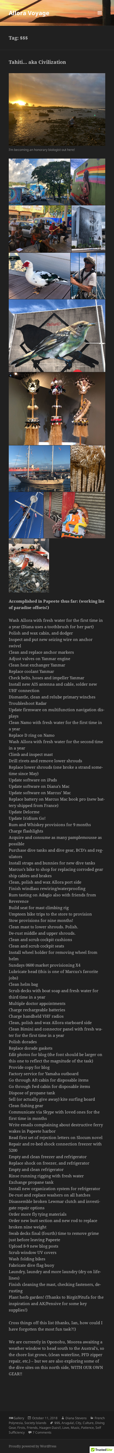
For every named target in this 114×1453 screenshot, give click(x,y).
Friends (32, 1427)
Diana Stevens (76, 1418)
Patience (87, 1427)
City (78, 1423)
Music (75, 1427)
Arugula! (68, 1423)
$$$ (57, 1423)
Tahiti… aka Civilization (37, 62)
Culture (88, 1423)
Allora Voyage (29, 13)
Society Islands (35, 1423)
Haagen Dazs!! (50, 1427)
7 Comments (42, 1432)
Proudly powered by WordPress (32, 1446)
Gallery (19, 1418)
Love (65, 1427)
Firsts (21, 1427)
